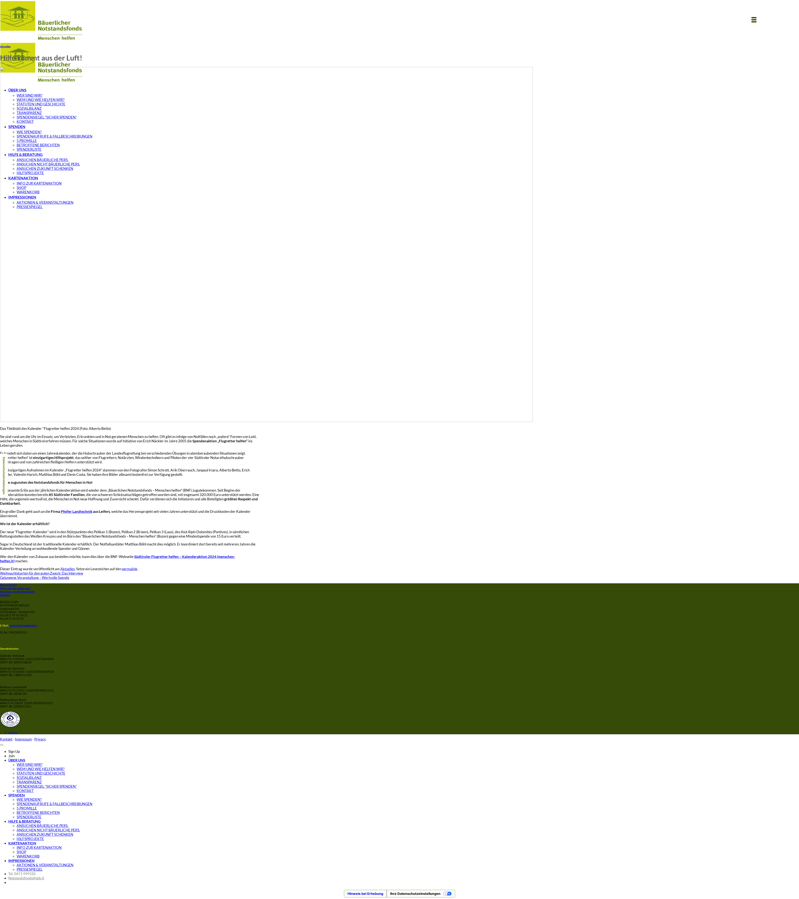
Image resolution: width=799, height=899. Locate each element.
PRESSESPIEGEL (29, 869)
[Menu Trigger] (754, 19)
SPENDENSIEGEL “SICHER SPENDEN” (47, 786)
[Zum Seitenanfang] (1, 745)
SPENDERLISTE (29, 817)
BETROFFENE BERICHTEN (38, 812)
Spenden (5, 595)
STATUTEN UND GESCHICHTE (41, 773)
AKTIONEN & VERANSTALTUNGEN (45, 865)
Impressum (23, 739)
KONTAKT (25, 791)
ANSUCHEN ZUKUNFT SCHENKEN (45, 834)
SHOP (21, 852)
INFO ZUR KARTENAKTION (39, 847)
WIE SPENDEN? (29, 799)
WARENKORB (28, 856)
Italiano (12, 732)
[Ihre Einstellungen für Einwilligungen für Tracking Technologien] (4, 476)
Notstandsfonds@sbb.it (26, 878)
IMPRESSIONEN (21, 860)
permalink (129, 569)
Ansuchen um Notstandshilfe (17, 591)
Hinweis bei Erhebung (365, 894)
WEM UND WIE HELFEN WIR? (41, 769)
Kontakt (6, 739)
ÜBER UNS (16, 760)
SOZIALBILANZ (29, 777)
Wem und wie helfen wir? (15, 588)
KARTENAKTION (22, 843)
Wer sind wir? (8, 585)
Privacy (40, 739)
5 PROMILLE (27, 808)
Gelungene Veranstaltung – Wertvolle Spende (34, 577)
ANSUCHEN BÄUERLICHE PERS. (42, 826)
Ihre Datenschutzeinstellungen (415, 894)
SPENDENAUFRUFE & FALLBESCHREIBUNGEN (54, 804)
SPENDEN (16, 795)
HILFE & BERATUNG (24, 821)
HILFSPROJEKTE (30, 839)
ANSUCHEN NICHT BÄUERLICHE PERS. (48, 830)
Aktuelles (5, 46)
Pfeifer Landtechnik (76, 511)
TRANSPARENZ (29, 782)
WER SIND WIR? (29, 764)
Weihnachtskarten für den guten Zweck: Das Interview (41, 573)
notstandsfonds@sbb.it (23, 625)
